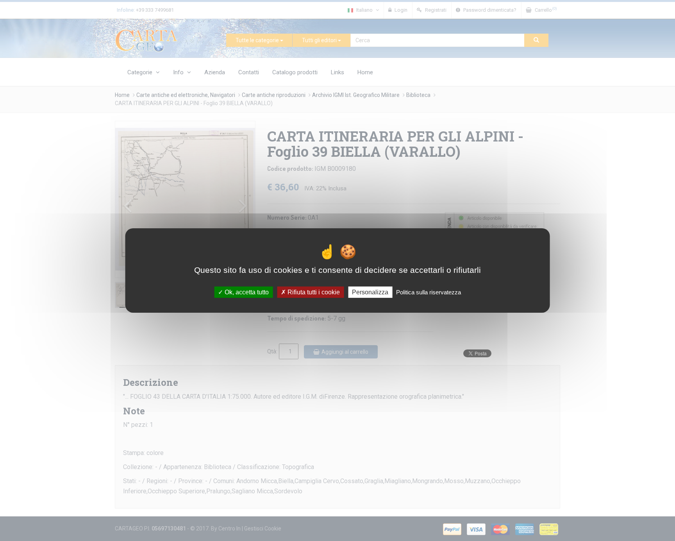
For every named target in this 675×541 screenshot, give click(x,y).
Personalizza (370, 292)
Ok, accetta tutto (246, 292)
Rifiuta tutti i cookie (313, 292)
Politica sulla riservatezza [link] (428, 292)
